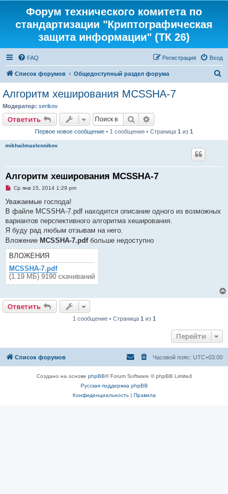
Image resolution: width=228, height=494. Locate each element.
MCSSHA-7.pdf (33, 268)
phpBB (96, 376)
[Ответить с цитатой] (198, 154)
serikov (48, 106)
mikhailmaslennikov (31, 145)
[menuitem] (28, 57)
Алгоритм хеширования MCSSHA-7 (89, 94)
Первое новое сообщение (69, 131)
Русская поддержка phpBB (114, 386)
